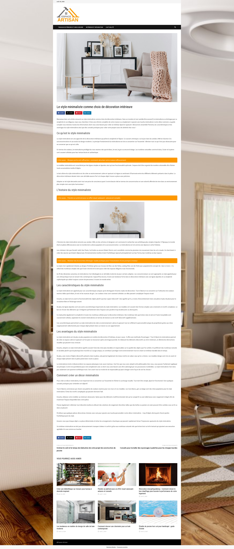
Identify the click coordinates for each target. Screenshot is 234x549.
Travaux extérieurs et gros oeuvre (70, 27)
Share (62, 113)
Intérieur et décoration (94, 27)
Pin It (79, 113)
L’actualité (110, 27)
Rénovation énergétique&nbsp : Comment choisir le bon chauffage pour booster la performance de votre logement (158, 491)
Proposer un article (122, 547)
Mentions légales (111, 547)
